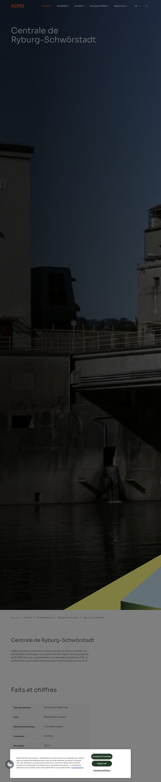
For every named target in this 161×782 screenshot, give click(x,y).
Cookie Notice (77, 768)
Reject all (101, 763)
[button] (10, 764)
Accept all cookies (102, 756)
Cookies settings (101, 770)
